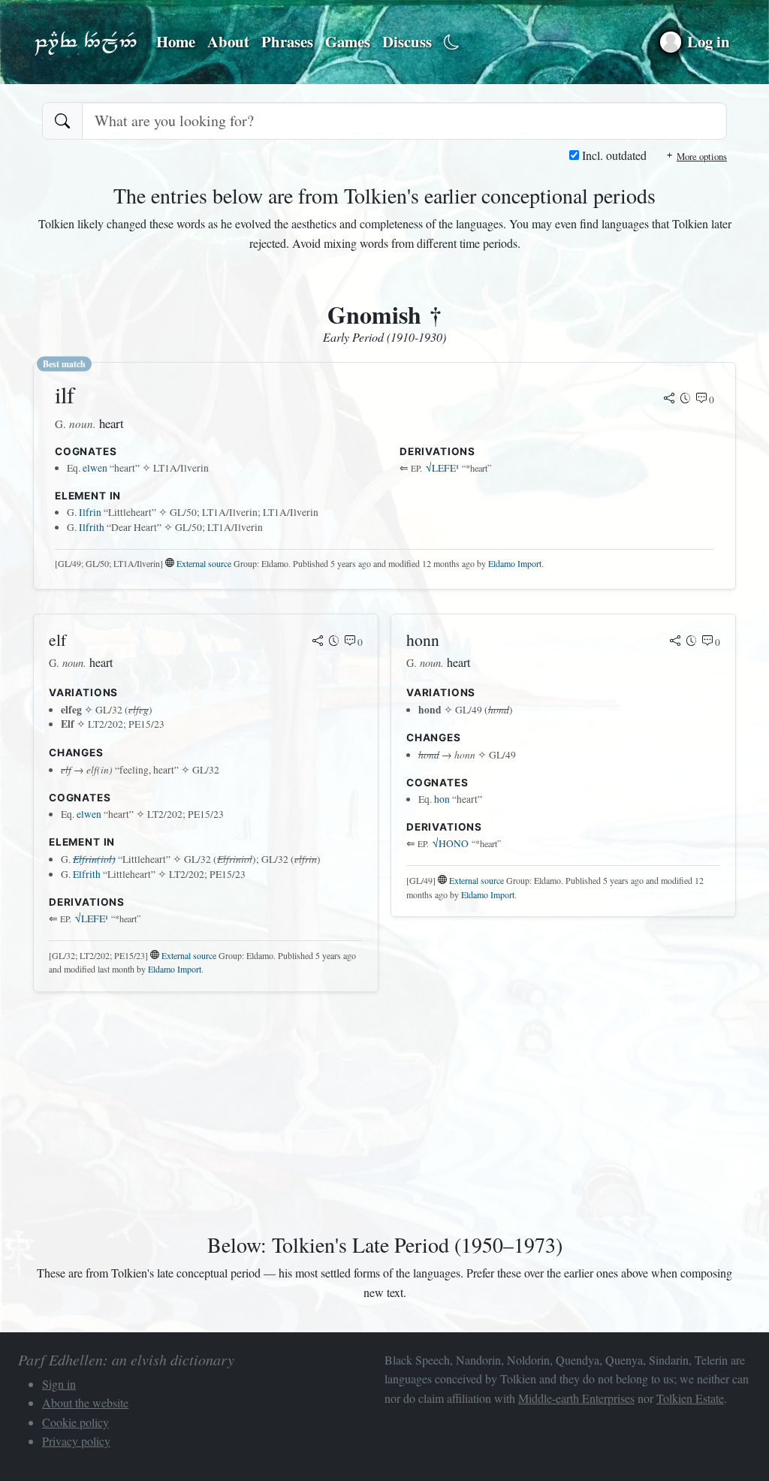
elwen (95, 468)
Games (347, 41)
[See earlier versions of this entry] (685, 399)
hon (442, 799)
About (228, 41)
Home (175, 41)
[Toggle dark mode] (452, 42)
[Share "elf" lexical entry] (317, 642)
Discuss (407, 41)
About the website (85, 1402)
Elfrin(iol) (94, 859)
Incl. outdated (613, 155)
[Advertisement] (384, 1109)
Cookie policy (75, 1422)
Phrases (287, 41)
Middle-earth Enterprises (576, 1398)
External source (203, 563)
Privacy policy (76, 1441)
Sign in (59, 1384)
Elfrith (87, 874)
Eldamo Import (514, 563)
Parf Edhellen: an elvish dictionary (85, 42)
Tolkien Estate (690, 1398)
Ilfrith (91, 527)
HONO (451, 843)
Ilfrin (90, 512)
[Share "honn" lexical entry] (675, 642)
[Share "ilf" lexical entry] (669, 399)
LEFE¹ (442, 468)
